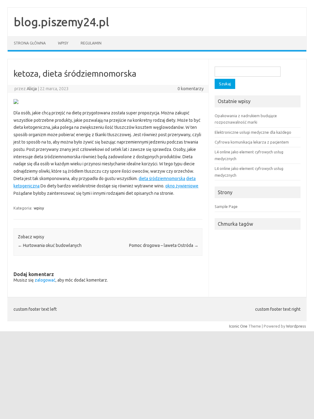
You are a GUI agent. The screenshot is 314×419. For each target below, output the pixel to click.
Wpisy (63, 43)
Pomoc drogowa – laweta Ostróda (163, 245)
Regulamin (91, 43)
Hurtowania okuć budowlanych (50, 245)
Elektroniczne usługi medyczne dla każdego (253, 132)
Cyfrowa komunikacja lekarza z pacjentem (252, 142)
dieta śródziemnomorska (162, 178)
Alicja (32, 88)
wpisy (39, 208)
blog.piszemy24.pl (61, 21)
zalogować (45, 280)
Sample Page (226, 206)
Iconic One (238, 326)
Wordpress (296, 326)
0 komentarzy (191, 88)
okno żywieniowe (181, 185)
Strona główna (30, 43)
